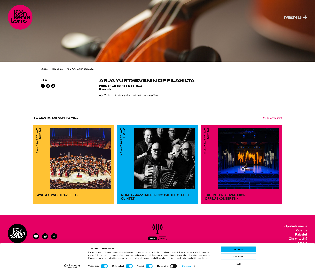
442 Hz (162, 238)
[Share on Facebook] (43, 86)
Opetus (301, 230)
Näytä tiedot (186, 266)
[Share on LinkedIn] (48, 86)
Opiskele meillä (295, 226)
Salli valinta (238, 257)
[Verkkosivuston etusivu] (20, 17)
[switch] (129, 266)
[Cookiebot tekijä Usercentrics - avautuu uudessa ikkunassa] (72, 266)
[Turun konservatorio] (17, 236)
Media (302, 243)
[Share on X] (53, 86)
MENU (292, 17)
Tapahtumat (57, 69)
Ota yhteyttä (298, 238)
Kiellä (238, 264)
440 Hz (152, 238)
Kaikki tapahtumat (272, 118)
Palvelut (301, 234)
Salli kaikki (238, 249)
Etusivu (44, 69)
